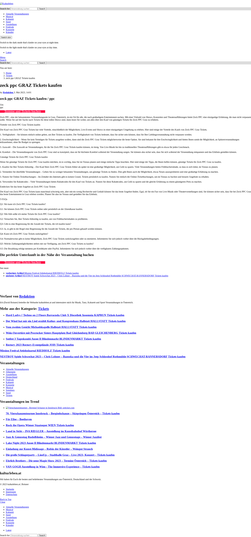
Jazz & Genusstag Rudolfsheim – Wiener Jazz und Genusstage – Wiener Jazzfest (54, 437)
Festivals (10, 27)
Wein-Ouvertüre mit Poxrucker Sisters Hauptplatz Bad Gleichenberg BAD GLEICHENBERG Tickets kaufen (71, 332)
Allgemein (10, 372)
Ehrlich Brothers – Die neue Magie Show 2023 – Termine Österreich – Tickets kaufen (56, 460)
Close (2, 502)
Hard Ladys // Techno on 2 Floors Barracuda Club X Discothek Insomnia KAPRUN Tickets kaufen (65, 315)
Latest (8, 52)
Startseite (10, 489)
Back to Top (5, 499)
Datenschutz (11, 494)
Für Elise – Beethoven (19, 419)
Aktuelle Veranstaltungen (17, 14)
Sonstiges (10, 390)
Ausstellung (11, 24)
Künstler (10, 32)
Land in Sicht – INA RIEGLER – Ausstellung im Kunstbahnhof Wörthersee (51, 431)
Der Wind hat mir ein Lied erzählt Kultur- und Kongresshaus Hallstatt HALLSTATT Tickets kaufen (66, 321)
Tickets (43, 309)
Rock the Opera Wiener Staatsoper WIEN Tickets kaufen (40, 425)
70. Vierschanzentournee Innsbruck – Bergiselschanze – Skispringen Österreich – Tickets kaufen (63, 413)
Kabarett (10, 19)
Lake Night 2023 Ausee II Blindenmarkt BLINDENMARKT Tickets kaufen (51, 442)
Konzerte (10, 29)
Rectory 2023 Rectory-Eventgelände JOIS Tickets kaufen (40, 344)
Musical (9, 16)
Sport (8, 22)
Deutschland (11, 377)
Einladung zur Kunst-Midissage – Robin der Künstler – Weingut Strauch (49, 448)
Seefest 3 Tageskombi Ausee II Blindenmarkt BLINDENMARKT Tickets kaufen (53, 338)
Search (42, 9)
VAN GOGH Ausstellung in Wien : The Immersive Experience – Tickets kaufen (53, 466)
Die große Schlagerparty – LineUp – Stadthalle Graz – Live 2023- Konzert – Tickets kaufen (60, 454)
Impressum (11, 492)
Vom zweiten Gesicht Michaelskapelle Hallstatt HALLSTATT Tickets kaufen (51, 327)
